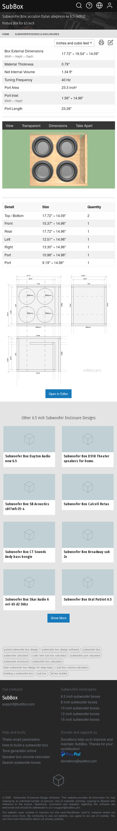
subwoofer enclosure (16, 661)
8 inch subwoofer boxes (79, 701)
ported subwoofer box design (21, 649)
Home (5, 34)
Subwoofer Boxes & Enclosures (37, 34)
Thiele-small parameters (21, 739)
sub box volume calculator (72, 667)
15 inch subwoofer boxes (80, 719)
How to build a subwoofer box (25, 744)
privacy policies (54, 819)
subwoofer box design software (60, 649)
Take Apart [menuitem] (84, 125)
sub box (42, 673)
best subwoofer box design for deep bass (28, 667)
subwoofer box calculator (47, 661)
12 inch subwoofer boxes (80, 713)
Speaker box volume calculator (26, 756)
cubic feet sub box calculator (49, 655)
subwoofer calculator (16, 655)
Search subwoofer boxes (21, 762)
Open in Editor (58, 394)
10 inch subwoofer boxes (80, 707)
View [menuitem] (9, 125)
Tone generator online (19, 750)
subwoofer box (91, 649)
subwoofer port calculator (85, 655)
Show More (58, 618)
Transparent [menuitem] (31, 125)
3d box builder (59, 673)
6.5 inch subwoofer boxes (80, 696)
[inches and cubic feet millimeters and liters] (74, 42)
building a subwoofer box (18, 673)
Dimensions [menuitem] (58, 125)
